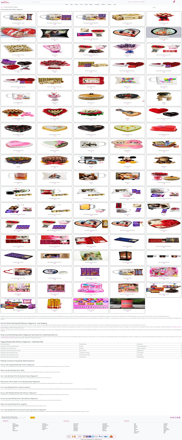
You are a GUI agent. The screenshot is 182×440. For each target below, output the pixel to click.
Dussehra (165, 427)
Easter (165, 431)
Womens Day (104, 428)
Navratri (165, 426)
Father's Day (75, 427)
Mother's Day (75, 426)
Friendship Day (75, 428)
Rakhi (135, 423)
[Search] (103, 2)
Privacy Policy (44, 426)
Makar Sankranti (136, 431)
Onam (135, 428)
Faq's (13, 429)
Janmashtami (166, 423)
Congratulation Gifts (105, 426)
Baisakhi (165, 430)
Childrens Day (104, 430)
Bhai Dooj (135, 426)
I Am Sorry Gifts (104, 423)
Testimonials (44, 423)
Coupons (14, 428)
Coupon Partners (44, 428)
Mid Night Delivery (15, 426)
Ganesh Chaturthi (166, 429)
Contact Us (44, 427)
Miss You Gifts (104, 427)
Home (2, 7)
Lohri (135, 430)
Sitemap (43, 429)
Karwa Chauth (166, 428)
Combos (86, 4)
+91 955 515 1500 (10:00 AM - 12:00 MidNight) (137, 1)
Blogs (13, 427)
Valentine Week (75, 423)
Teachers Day (75, 430)
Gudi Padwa (136, 429)
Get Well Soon (75, 429)
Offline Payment (15, 430)
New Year (103, 429)
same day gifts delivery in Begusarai (8, 337)
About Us (14, 423)
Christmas (135, 427)
